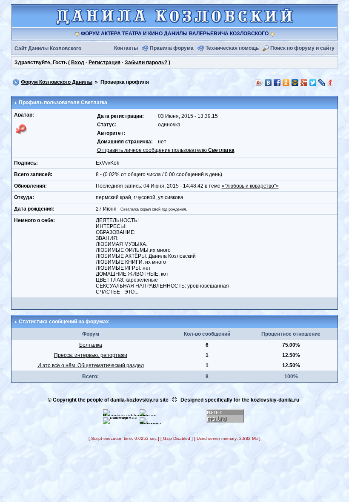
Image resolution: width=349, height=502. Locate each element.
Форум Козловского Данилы (56, 82)
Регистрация (104, 63)
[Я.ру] (330, 82)
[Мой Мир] (295, 82)
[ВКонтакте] (268, 82)
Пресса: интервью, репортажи (90, 355)
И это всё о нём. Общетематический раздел (90, 365)
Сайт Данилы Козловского (47, 48)
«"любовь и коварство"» (250, 186)
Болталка (90, 345)
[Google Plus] (304, 82)
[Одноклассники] (286, 82)
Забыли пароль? (146, 63)
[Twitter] (313, 82)
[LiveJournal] (322, 82)
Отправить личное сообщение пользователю (166, 150)
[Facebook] (277, 82)
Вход (77, 63)
